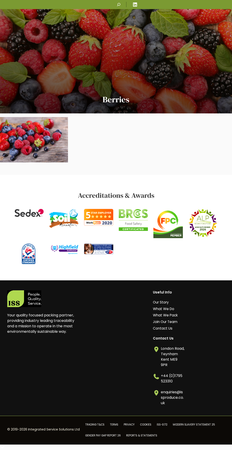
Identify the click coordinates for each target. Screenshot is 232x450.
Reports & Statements (141, 435)
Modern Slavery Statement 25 (194, 424)
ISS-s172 (162, 424)
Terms (114, 424)
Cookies (145, 424)
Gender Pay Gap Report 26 (103, 435)
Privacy (129, 424)
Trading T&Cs (94, 424)
